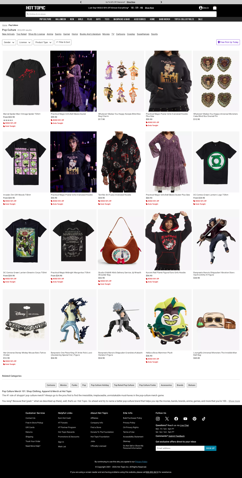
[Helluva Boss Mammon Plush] (168, 319)
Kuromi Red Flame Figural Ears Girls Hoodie (166, 272)
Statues (191, 385)
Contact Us (30, 418)
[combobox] (121, 14)
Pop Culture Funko (147, 385)
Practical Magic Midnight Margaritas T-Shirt (71, 272)
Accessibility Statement (133, 437)
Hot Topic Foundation (100, 437)
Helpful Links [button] (65, 413)
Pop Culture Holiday (100, 385)
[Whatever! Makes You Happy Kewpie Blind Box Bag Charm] (121, 81)
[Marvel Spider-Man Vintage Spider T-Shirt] (26, 81)
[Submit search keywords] (28, 14)
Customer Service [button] (35, 413)
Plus (89, 19)
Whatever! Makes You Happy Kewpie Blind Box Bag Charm (119, 115)
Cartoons (51, 385)
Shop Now (129, 2)
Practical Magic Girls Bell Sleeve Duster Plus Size (168, 195)
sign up (210, 448)
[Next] (161, 2)
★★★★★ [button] (7, 120)
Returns (29, 432)
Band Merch (164, 19)
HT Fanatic (63, 423)
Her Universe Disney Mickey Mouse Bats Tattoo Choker (24, 354)
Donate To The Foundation (102, 432)
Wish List (62, 446)
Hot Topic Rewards (66, 432)
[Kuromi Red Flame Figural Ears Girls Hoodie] (168, 239)
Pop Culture (45, 19)
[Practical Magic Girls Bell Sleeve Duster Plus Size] (168, 161)
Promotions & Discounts (68, 437)
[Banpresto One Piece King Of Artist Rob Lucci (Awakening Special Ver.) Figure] (73, 319)
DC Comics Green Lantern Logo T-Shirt (210, 195)
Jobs (93, 441)
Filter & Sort (64, 42)
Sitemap (126, 441)
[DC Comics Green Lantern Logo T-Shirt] (216, 161)
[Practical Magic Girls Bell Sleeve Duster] (73, 81)
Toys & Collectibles (184, 19)
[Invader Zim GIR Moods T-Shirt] (26, 161)
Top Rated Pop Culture (124, 385)
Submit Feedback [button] (176, 436)
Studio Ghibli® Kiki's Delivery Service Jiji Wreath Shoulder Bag (119, 273)
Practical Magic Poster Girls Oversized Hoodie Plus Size (167, 115)
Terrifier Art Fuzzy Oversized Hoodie (114, 195)
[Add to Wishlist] (46, 53)
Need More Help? (33, 446)
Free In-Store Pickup (34, 423)
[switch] (228, 42)
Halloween (61, 19)
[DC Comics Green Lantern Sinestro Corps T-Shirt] (26, 239)
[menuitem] (215, 8)
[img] (158, 419)
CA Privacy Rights (131, 427)
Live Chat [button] (184, 425)
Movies (63, 385)
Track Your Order (33, 441)
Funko (74, 385)
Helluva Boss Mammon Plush (159, 353)
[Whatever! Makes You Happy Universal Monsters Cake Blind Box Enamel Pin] (216, 81)
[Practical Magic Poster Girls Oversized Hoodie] (73, 161)
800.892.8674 (152, 472)
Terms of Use (128, 432)
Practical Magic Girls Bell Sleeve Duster (68, 114)
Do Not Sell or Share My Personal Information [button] (133, 447)
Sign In (61, 442)
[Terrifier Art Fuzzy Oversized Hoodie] (121, 161)
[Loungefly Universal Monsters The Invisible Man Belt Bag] (216, 319)
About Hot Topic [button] (99, 413)
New (72, 19)
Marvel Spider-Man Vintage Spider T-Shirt (21, 114)
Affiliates (94, 418)
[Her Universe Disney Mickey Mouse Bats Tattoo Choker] (26, 319)
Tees (107, 19)
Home (152, 19)
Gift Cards (30, 427)
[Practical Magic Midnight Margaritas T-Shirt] (73, 239)
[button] (204, 8)
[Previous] (81, 2)
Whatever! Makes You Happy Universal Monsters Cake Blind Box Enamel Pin (215, 115)
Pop (84, 385)
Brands (180, 385)
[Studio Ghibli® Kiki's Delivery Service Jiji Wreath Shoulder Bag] (121, 239)
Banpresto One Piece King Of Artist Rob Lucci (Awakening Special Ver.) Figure (71, 354)
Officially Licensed (98, 446)
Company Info (97, 423)
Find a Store (96, 427)
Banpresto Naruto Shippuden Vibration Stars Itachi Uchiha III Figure (213, 273)
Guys (98, 19)
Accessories (140, 19)
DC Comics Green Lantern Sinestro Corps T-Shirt (25, 272)
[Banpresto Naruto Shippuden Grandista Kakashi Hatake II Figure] (121, 319)
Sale (200, 19)
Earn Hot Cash (64, 418)
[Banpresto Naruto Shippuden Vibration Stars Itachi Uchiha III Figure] (216, 239)
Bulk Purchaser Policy (132, 418)
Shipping (29, 437)
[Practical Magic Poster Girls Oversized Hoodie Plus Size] (168, 81)
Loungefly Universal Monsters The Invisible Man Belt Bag (215, 354)
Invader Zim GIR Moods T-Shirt (17, 195)
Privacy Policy (129, 423)
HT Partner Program (67, 427)
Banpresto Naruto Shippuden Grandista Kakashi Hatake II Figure (120, 354)
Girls (80, 19)
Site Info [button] (127, 413)
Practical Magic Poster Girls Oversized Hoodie (72, 195)
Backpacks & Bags (122, 19)
